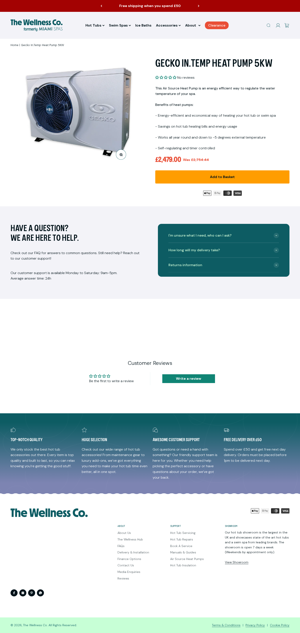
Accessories (167, 25)
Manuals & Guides (183, 552)
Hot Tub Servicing (182, 533)
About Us (124, 533)
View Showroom (236, 562)
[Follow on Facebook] (14, 592)
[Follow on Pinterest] (31, 592)
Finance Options (129, 559)
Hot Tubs (93, 25)
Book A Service (181, 546)
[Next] (198, 6)
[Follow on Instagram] (22, 592)
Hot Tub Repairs (181, 539)
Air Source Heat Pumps (187, 559)
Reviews (123, 578)
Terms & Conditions (226, 625)
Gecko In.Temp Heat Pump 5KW (42, 45)
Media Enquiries (128, 572)
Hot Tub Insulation (183, 565)
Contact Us (125, 565)
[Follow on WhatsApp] (40, 592)
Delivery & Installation (133, 552)
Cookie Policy (279, 625)
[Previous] (101, 6)
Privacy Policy (255, 625)
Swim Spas (118, 25)
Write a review (188, 378)
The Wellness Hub (130, 539)
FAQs (121, 546)
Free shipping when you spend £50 (150, 6)
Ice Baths (143, 25)
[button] (165, 77)
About (190, 25)
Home (14, 45)
